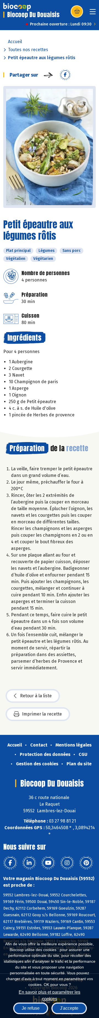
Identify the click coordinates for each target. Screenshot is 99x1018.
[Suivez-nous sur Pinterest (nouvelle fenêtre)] (86, 863)
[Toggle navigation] (93, 13)
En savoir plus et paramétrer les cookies (49, 995)
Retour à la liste (36, 695)
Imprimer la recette (42, 714)
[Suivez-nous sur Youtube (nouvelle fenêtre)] (48, 863)
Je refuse (31, 1008)
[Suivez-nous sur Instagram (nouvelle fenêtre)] (67, 863)
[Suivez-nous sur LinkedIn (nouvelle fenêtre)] (29, 863)
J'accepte (69, 1008)
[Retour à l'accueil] (17, 7)
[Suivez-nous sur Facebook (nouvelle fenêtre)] (10, 863)
